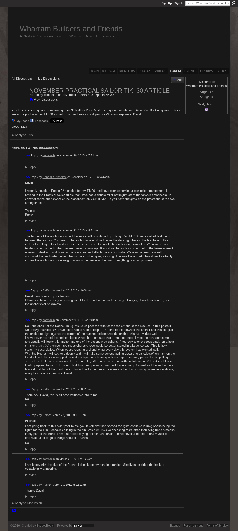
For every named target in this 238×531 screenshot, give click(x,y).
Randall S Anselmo (55, 177)
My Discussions (49, 78)
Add (179, 79)
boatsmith (50, 95)
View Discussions (46, 99)
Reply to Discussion (27, 503)
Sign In (178, 3)
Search (233, 3)
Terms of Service (217, 525)
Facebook (41, 121)
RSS (14, 511)
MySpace (22, 121)
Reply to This (22, 135)
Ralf (45, 290)
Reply (30, 167)
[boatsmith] (19, 100)
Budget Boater (45, 525)
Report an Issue (193, 525)
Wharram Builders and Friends (71, 28)
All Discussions (22, 78)
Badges (175, 525)
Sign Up (167, 3)
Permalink (28, 155)
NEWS (110, 95)
